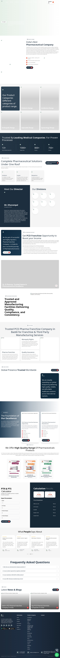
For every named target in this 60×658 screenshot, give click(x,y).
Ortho (28, 622)
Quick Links (41, 2)
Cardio (28, 643)
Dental (28, 647)
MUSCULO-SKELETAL (29, 620)
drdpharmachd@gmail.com (34, 652)
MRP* (3, 500)
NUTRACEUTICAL (30, 640)
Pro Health (4, 28)
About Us (18, 619)
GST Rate (4, 505)
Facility (16, 2)
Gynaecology (29, 636)
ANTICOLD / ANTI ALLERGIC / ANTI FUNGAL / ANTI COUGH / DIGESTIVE (30, 627)
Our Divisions (19, 623)
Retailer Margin (5, 510)
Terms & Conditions (50, 656)
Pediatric (28, 623)
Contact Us (50, 2)
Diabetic (28, 649)
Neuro (28, 638)
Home (18, 617)
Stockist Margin (5, 515)
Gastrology (29, 635)
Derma (28, 631)
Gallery (18, 627)
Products (18, 621)
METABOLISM (29, 633)
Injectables (29, 645)
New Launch (19, 625)
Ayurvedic (29, 642)
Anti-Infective (29, 617)
